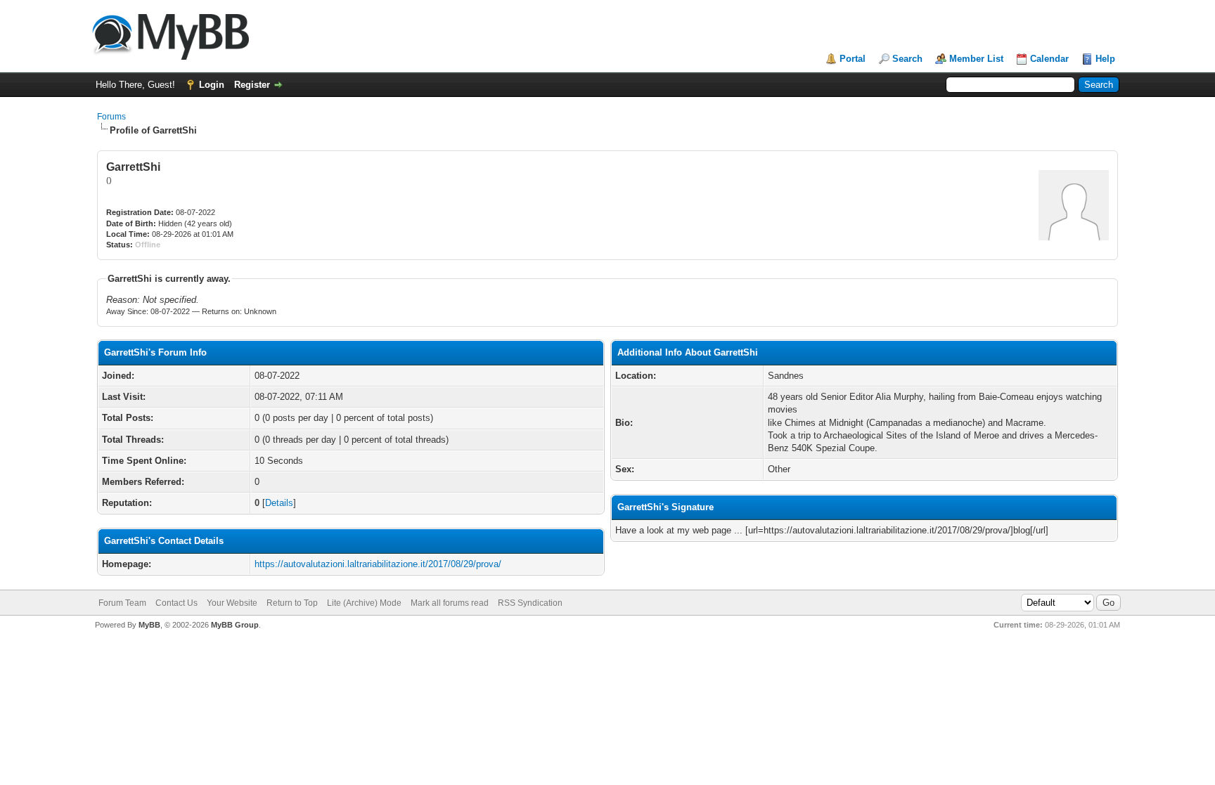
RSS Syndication (530, 603)
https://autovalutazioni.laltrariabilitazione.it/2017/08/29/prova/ (378, 564)
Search (907, 58)
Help (1105, 58)
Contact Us (176, 603)
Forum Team (122, 603)
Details (279, 503)
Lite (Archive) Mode (364, 603)
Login (211, 84)
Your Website (232, 603)
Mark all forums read (450, 603)
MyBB (149, 625)
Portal (853, 58)
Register (252, 84)
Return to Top (292, 603)
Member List (976, 58)
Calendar (1049, 58)
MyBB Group (235, 625)
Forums (111, 117)
